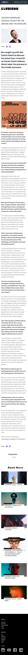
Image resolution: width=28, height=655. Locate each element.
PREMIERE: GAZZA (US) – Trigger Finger (12, 577)
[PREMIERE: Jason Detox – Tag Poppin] (14, 499)
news (2, 635)
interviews (3, 638)
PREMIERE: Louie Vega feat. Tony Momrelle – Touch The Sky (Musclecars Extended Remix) (14, 553)
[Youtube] (9, 650)
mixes (2, 626)
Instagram (22, 439)
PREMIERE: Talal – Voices (13, 485)
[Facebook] (15, 650)
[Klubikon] (9, 9)
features (3, 636)
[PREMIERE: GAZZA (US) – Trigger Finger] (14, 570)
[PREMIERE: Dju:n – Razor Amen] (14, 592)
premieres (7, 482)
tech (2, 642)
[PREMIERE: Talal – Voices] (14, 478)
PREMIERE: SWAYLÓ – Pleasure (11, 529)
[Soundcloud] (21, 650)
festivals (3, 639)
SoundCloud (5, 439)
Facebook (12, 439)
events (2, 640)
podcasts (3, 622)
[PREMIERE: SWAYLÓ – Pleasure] (14, 521)
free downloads (4, 625)
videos (2, 628)
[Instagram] (3, 650)
